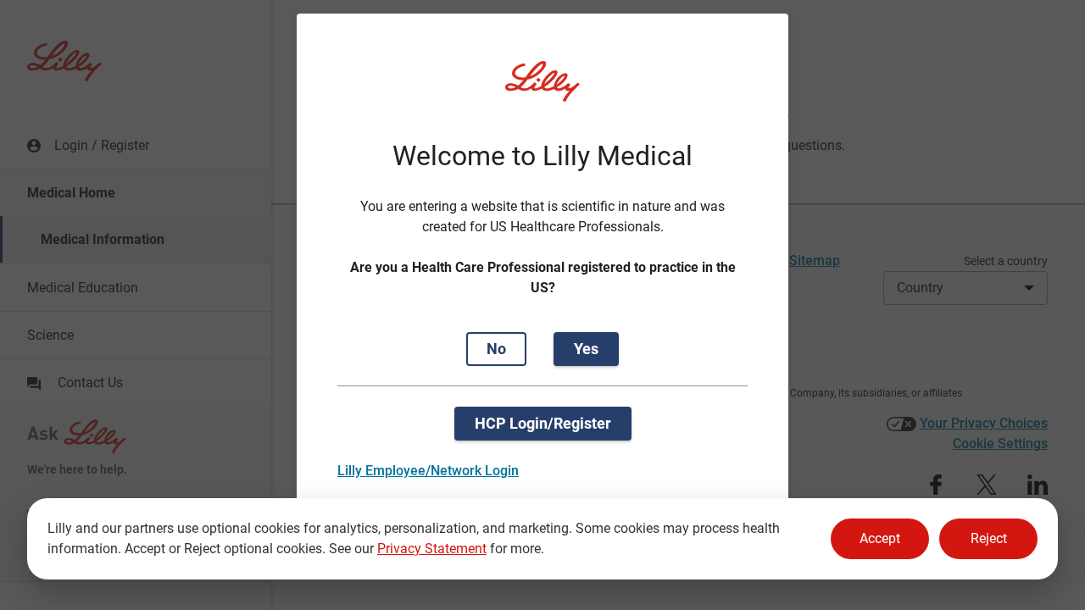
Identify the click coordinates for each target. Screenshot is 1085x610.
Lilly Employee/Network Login (428, 471)
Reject (989, 538)
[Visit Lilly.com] (542, 91)
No (496, 349)
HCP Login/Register (543, 423)
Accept (880, 538)
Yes (586, 349)
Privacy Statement (432, 549)
